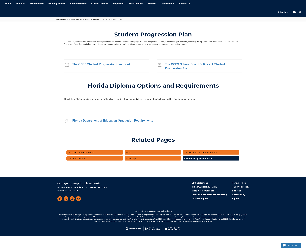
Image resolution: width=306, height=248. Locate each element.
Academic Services (92, 19)
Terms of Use (239, 183)
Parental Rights (200, 199)
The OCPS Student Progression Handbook (101, 64)
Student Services (75, 19)
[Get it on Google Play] (152, 228)
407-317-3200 (72, 191)
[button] (283, 12)
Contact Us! (292, 245)
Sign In (235, 199)
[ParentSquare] (133, 228)
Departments (61, 19)
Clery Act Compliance (203, 191)
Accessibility (238, 195)
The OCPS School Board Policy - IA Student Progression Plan (195, 66)
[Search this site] (300, 12)
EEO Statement (200, 183)
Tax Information (240, 187)
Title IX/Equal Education (204, 187)
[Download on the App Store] (172, 228)
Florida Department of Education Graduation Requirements (112, 120)
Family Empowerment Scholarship (209, 195)
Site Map (236, 191)
